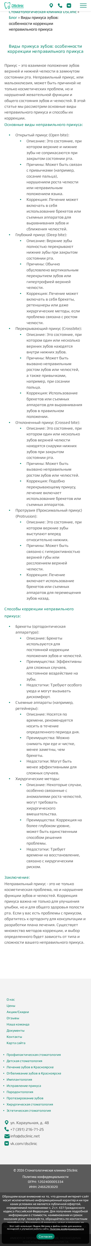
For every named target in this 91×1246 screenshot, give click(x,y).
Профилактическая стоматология (34, 1054)
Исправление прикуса (24, 1086)
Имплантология (19, 1079)
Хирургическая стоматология (30, 1104)
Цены (11, 1005)
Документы (16, 1030)
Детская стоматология (24, 1061)
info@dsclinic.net (25, 1136)
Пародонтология (20, 1092)
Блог (13, 17)
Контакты (14, 1037)
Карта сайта (16, 1043)
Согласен (45, 1236)
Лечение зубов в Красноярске (30, 1067)
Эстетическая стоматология (29, 1110)
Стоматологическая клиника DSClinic (43, 11)
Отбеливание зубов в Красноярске (34, 1073)
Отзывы (13, 1018)
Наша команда (18, 1024)
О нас (11, 999)
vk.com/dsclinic (23, 1143)
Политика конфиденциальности (45, 1177)
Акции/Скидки (18, 1012)
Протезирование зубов (25, 1098)
